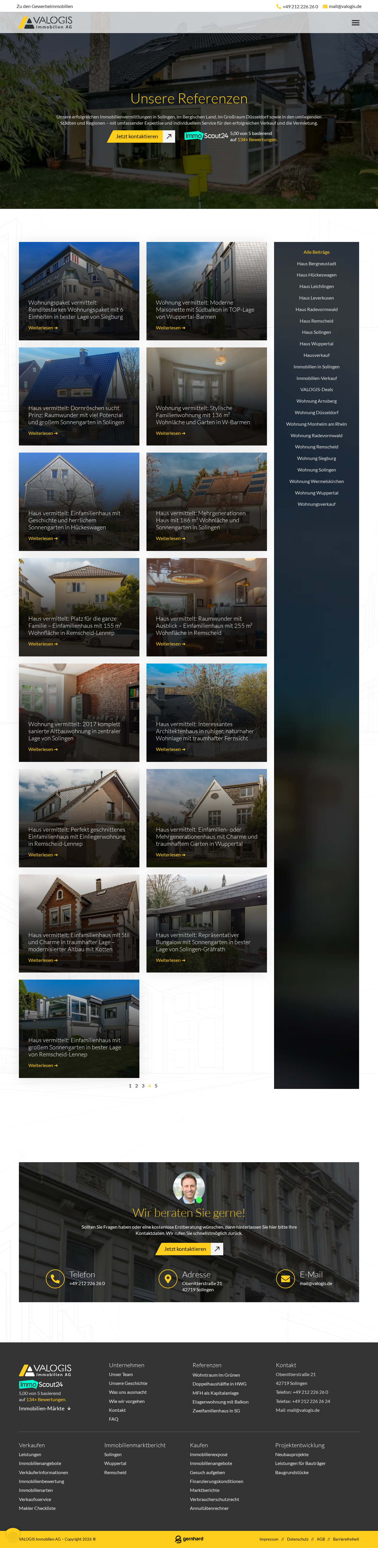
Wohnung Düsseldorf (316, 412)
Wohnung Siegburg (316, 458)
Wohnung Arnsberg (316, 401)
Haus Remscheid (316, 320)
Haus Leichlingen (316, 286)
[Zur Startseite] (47, 23)
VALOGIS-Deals (316, 389)
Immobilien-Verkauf (316, 378)
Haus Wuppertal (316, 343)
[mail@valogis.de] (325, 6)
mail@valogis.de (345, 6)
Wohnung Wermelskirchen (316, 481)
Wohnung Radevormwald (317, 435)
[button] (13, 1535)
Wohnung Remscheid (316, 446)
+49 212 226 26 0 (300, 6)
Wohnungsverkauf (316, 504)
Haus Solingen (316, 332)
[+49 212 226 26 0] (278, 6)
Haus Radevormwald (317, 309)
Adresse (196, 1274)
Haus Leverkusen (316, 297)
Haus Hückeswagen (317, 274)
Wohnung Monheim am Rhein (316, 424)
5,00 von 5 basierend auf (253, 136)
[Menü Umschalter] (355, 22)
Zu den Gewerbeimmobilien (45, 6)
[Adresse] (168, 1278)
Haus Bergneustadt (316, 263)
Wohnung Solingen (316, 469)
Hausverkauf (317, 355)
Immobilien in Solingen (317, 366)
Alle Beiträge (317, 252)
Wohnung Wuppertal (316, 492)
